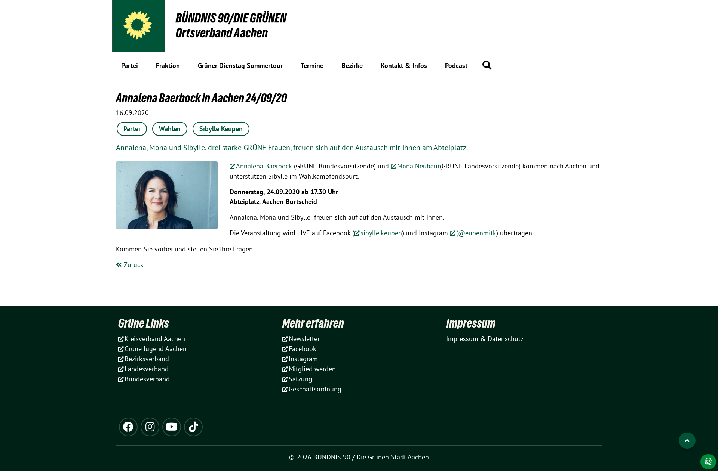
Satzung (300, 379)
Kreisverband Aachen (155, 338)
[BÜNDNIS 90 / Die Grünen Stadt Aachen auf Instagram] (150, 427)
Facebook (302, 348)
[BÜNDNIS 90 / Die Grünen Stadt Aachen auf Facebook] (128, 427)
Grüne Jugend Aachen (156, 348)
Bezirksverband (147, 358)
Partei (131, 128)
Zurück (133, 264)
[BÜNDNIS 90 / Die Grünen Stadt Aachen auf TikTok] (193, 427)
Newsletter (304, 338)
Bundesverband (147, 379)
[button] (486, 65)
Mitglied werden (312, 369)
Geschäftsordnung (315, 389)
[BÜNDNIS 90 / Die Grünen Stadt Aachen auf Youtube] (171, 427)
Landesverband (147, 369)
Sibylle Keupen (221, 128)
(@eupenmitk (476, 233)
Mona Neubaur (418, 166)
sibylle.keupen (381, 233)
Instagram (303, 358)
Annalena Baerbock (264, 166)
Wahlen (170, 128)
